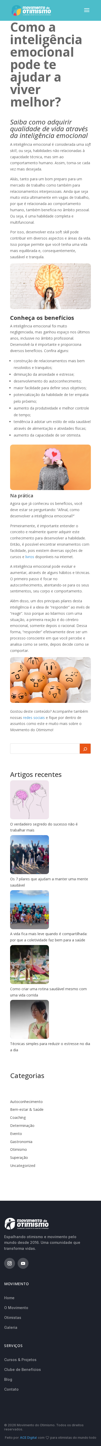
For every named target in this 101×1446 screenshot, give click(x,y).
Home (9, 1298)
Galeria (10, 1327)
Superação (19, 1157)
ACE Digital (28, 1438)
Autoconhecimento (26, 1101)
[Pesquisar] (85, 748)
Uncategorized (22, 1165)
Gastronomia (21, 1141)
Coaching (18, 1117)
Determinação (22, 1125)
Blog (8, 1379)
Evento (16, 1133)
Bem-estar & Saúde (27, 1109)
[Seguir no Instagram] (9, 1263)
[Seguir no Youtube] (23, 1263)
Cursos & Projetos (20, 1359)
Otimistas (12, 1317)
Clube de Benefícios (22, 1369)
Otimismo (18, 1149)
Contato (11, 1389)
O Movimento (16, 1307)
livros (29, 556)
